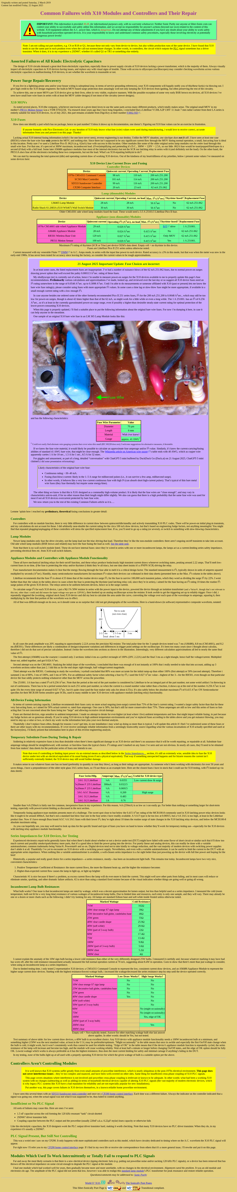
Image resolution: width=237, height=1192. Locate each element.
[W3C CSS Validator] (114, 1188)
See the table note (120, 543)
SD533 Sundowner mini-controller (69, 1093)
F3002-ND (132, 112)
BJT (165, 226)
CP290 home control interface (117, 1093)
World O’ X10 (92, 1183)
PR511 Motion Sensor (31, 109)
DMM (64, 252)
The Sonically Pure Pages (139, 1183)
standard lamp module (133, 1170)
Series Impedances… (135, 753)
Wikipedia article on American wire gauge (126, 451)
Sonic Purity (140, 1174)
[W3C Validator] (133, 1188)
